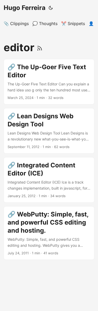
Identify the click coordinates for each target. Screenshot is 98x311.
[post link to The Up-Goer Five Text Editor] (49, 81)
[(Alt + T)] (51, 8)
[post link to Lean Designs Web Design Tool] (49, 130)
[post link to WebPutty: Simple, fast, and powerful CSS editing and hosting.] (49, 233)
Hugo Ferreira (24, 7)
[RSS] (40, 47)
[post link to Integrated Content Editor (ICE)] (49, 179)
